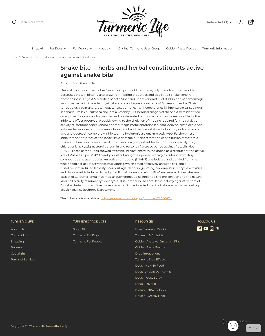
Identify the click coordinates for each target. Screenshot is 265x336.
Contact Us (19, 235)
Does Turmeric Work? (150, 229)
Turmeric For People (87, 241)
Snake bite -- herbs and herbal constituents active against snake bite (59, 57)
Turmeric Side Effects (150, 259)
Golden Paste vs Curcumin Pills (157, 241)
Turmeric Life (37, 326)
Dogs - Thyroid (145, 283)
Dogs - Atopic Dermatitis (153, 271)
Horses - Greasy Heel (150, 296)
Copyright (18, 253)
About (104, 48)
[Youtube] (206, 228)
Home (14, 57)
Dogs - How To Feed (149, 265)
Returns (17, 247)
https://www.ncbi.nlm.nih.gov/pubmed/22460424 (136, 198)
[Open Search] (14, 22)
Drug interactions (147, 253)
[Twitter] (218, 228)
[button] (233, 327)
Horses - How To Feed (150, 289)
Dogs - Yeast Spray (148, 277)
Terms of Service (22, 259)
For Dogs (56, 48)
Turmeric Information (217, 48)
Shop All (37, 48)
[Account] (241, 22)
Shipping (17, 241)
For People (81, 48)
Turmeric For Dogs (86, 235)
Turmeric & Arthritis (149, 235)
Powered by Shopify (57, 326)
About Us (17, 229)
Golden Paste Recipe (181, 48)
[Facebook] (199, 228)
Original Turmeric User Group (139, 48)
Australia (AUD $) (217, 22)
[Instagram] (212, 228)
